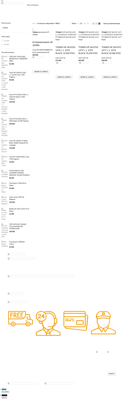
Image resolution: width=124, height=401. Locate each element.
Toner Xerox (11, 361)
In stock (6, 44)
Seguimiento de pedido (81, 368)
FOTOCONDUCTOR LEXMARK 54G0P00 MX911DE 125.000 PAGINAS (19, 173)
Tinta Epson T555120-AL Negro (17, 184)
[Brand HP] (21, 266)
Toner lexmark (12, 365)
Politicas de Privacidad (81, 351)
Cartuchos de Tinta (58, 358)
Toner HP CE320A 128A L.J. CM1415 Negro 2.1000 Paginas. (19, 97)
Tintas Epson (34, 355)
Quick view (34, 76)
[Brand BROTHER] (18, 304)
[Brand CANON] (16, 296)
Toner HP (10, 358)
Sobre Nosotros (80, 348)
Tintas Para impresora (58, 361)
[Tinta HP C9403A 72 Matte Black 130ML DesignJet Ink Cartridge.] (4, 146)
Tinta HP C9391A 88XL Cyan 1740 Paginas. (19, 158)
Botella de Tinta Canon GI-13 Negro (19, 210)
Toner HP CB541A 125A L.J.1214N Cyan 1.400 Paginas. (17, 75)
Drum (53, 365)
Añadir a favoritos (34, 67)
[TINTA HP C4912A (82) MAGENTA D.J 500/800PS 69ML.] (4, 62)
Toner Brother (12, 355)
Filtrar (5, 28)
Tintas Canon (34, 361)
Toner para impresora (58, 355)
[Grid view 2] (93, 23)
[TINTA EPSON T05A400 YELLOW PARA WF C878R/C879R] (4, 230)
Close (35, 32)
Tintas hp (32, 351)
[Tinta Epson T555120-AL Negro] (4, 187)
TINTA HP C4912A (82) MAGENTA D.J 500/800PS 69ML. (18, 59)
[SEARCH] (76, 5)
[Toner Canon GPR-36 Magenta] (4, 200)
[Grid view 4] (99, 23)
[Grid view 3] (96, 23)
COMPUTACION (57, 348)
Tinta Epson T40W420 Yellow (17, 243)
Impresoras (55, 351)
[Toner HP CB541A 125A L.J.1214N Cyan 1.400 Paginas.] (4, 81)
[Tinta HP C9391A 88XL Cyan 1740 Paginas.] (4, 161)
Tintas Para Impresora (38, 348)
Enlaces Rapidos (14, 348)
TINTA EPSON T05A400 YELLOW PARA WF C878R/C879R (17, 226)
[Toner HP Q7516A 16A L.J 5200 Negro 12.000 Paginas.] (4, 127)
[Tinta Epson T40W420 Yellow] (4, 244)
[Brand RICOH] (16, 255)
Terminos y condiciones (81, 358)
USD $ (5, 391)
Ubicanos (77, 365)
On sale (6, 41)
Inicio (34, 23)
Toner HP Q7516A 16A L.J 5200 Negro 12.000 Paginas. (19, 120)
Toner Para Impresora (14, 351)
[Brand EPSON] (41, 283)
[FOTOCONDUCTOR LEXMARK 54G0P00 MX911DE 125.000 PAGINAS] (4, 174)
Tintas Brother (34, 358)
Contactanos (78, 361)
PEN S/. (4, 396)
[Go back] (56, 19)
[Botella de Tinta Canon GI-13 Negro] (4, 214)
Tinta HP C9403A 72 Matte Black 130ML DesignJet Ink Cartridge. (18, 143)
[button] (41, 72)
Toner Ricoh (11, 368)
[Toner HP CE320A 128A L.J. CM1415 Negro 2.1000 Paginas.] (4, 104)
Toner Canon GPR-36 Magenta (16, 198)
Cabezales (55, 368)
